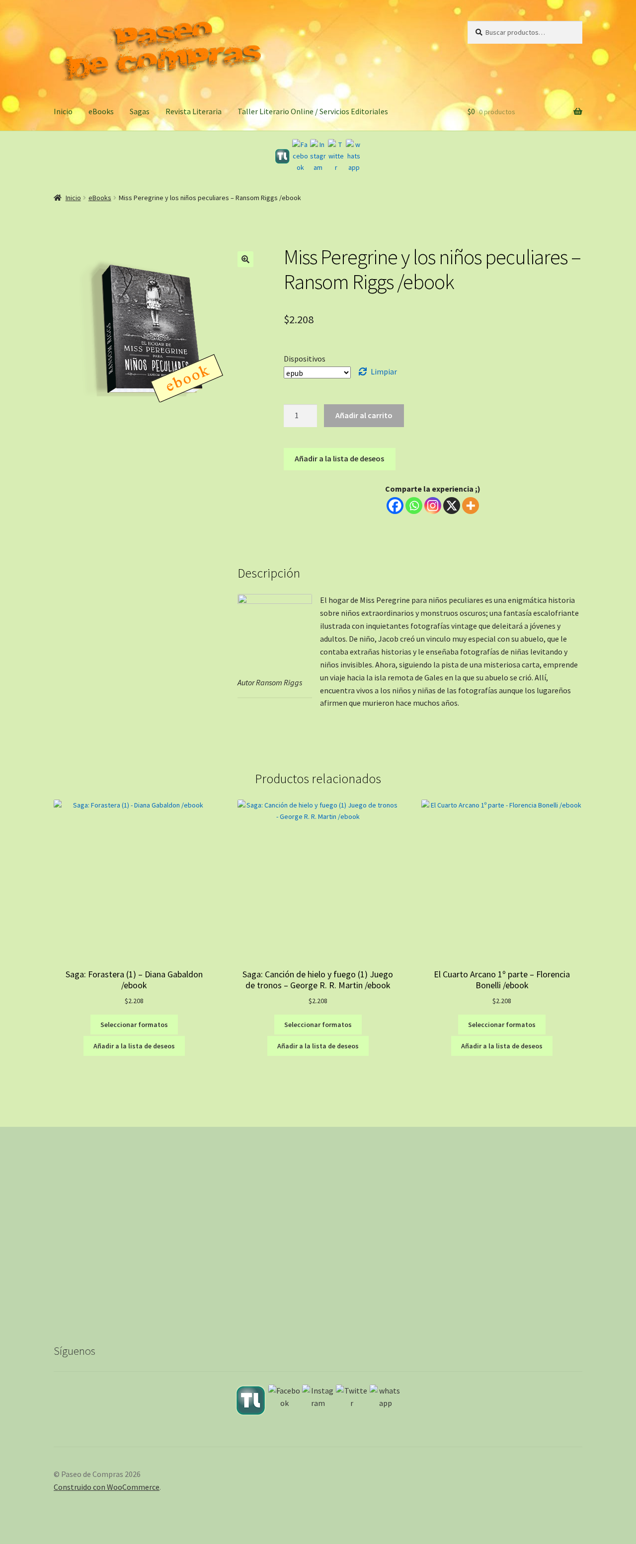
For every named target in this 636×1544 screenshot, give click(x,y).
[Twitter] (336, 156)
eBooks (101, 111)
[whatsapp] (354, 156)
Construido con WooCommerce (106, 1487)
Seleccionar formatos (134, 1024)
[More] (470, 505)
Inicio (63, 111)
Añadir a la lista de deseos (339, 458)
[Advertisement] (318, 1243)
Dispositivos (304, 359)
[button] (245, 259)
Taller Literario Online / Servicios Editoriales (313, 111)
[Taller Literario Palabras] (282, 156)
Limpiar (384, 371)
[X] (451, 505)
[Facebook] (300, 156)
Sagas (140, 111)
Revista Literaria (193, 111)
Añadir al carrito (364, 415)
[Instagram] (318, 156)
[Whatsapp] (413, 505)
